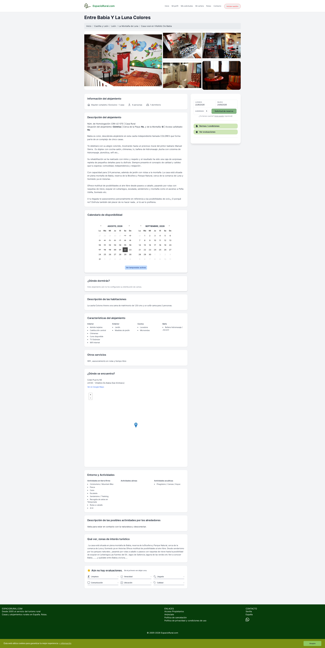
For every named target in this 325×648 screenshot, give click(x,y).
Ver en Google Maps (95, 387)
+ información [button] (65, 643)
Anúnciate (169, 614)
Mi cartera (199, 6)
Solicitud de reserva (224, 111)
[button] (216, 107)
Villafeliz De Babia (163, 26)
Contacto (217, 6)
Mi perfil (175, 6)
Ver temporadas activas (136, 267)
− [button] (90, 398)
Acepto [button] (312, 643)
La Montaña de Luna (128, 26)
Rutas (208, 6)
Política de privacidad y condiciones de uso (185, 620)
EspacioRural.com (169, 632)
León (113, 26)
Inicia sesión (219, 116)
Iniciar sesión (232, 6)
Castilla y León (101, 26)
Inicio (167, 6)
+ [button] (90, 394)
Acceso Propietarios (174, 611)
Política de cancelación (175, 617)
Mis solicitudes (187, 6)
